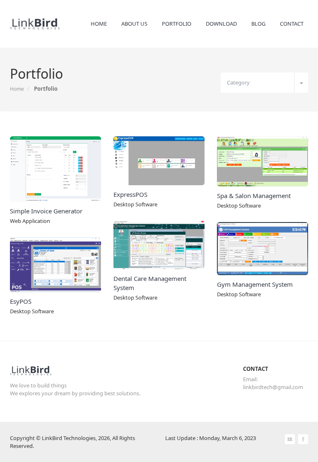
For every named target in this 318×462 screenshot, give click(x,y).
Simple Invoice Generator (46, 211)
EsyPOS (20, 301)
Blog (258, 23)
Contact (292, 23)
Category (238, 82)
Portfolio (176, 23)
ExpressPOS (130, 194)
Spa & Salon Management (254, 195)
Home (99, 23)
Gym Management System (255, 284)
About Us (134, 23)
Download (221, 23)
